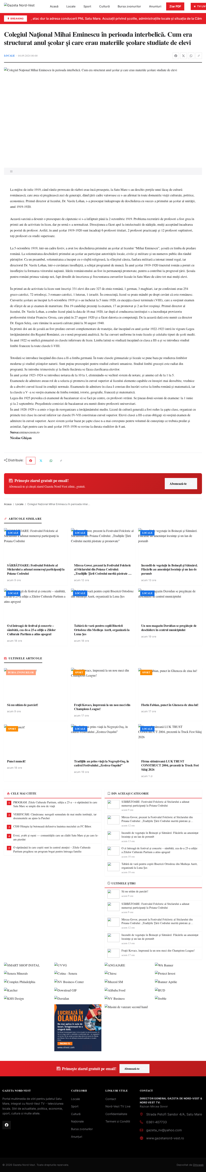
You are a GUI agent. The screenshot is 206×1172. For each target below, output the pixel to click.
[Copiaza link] (199, 56)
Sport (87, 6)
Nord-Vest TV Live (117, 1106)
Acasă (54, 6)
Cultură (104, 6)
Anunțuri (76, 1136)
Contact (110, 1099)
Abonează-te (178, 483)
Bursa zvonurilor (129, 6)
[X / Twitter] (183, 56)
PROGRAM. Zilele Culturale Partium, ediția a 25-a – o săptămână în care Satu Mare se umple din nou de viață (55, 804)
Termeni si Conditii (117, 1121)
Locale (70, 6)
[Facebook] (176, 56)
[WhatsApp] (191, 56)
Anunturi (155, 6)
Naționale (77, 1121)
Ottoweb (198, 1164)
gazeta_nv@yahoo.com (164, 1130)
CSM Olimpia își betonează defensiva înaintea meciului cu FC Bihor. (52, 826)
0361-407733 (156, 1122)
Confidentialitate (116, 1114)
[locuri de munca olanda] (77, 1027)
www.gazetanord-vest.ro (165, 1138)
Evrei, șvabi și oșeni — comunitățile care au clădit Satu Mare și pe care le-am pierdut (55, 837)
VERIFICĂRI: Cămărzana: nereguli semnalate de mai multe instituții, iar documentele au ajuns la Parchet (55, 816)
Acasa (7, 504)
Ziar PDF (175, 6)
